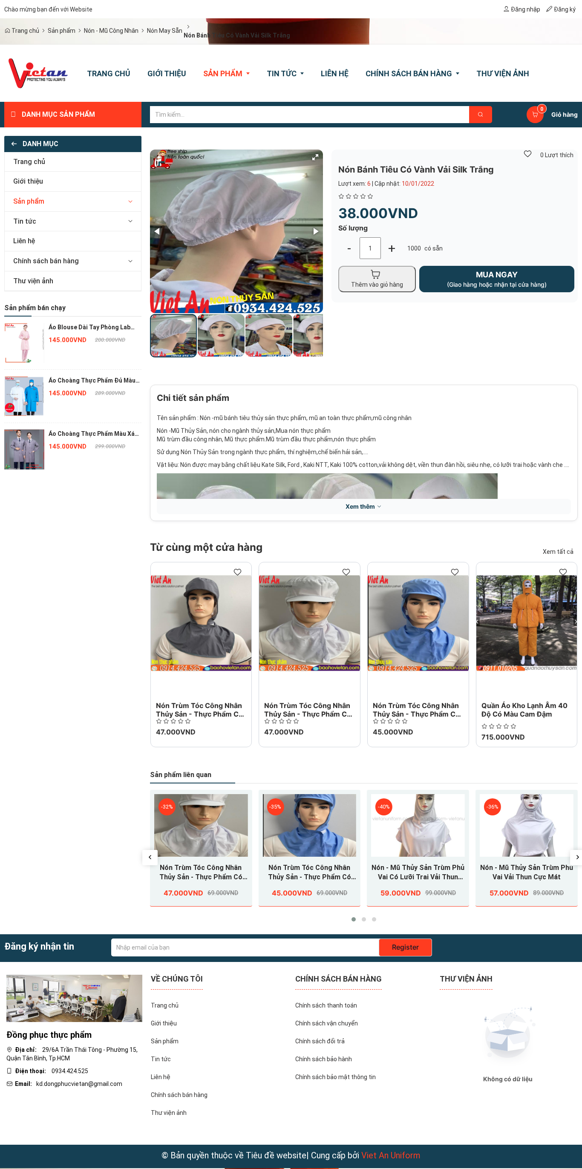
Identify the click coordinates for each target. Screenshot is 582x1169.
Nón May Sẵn (164, 30)
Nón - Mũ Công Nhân (111, 30)
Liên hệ (24, 241)
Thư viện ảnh (33, 281)
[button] (130, 202)
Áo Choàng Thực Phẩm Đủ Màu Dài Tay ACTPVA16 (92, 381)
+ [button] (391, 248)
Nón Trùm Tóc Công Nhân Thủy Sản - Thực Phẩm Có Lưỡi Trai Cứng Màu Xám (199, 714)
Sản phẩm (61, 30)
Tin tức (24, 221)
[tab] (73, 162)
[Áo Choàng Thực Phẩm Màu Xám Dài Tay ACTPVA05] (24, 449)
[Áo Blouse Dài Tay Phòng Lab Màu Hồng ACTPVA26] (24, 342)
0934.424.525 (70, 1071)
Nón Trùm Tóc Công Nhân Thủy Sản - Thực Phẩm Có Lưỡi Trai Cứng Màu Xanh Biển (309, 873)
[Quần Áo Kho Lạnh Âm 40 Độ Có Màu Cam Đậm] (526, 623)
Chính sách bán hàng (46, 261)
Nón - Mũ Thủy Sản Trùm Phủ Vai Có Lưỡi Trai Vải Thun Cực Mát (418, 873)
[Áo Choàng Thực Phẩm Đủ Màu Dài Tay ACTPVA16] (24, 395)
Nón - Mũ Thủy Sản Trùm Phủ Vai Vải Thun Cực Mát (526, 872)
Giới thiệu (28, 181)
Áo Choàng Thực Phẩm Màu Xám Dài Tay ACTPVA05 (94, 434)
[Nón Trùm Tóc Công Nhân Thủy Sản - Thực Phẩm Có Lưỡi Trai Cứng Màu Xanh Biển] (418, 623)
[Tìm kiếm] (480, 114)
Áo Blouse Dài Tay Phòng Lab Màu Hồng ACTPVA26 (89, 327)
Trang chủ (24, 30)
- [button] (349, 248)
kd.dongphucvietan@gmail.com (79, 1083)
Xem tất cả (558, 551)
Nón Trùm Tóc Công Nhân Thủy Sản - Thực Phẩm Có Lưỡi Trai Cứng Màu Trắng (307, 714)
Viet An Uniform (391, 1155)
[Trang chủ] (38, 73)
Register (405, 947)
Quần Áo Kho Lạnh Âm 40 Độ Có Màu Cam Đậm (524, 709)
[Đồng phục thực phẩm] (74, 997)
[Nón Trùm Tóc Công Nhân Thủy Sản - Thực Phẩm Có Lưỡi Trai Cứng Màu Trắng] (309, 623)
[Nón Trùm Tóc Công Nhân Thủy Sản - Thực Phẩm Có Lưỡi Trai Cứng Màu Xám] (201, 623)
